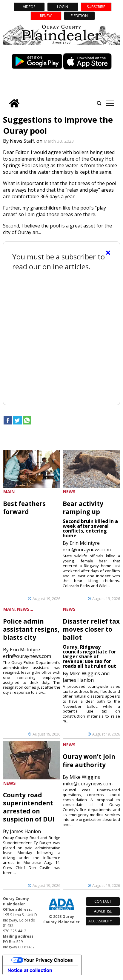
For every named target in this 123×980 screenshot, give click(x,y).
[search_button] (99, 103)
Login (62, 6)
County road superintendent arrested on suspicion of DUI (28, 807)
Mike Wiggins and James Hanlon (86, 676)
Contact (102, 901)
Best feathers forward (24, 507)
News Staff (22, 141)
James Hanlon (25, 831)
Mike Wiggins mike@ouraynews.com (88, 780)
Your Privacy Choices (48, 960)
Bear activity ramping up (83, 507)
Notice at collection (29, 970)
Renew (46, 15)
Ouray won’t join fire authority (89, 760)
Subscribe (96, 6)
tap (110, 103)
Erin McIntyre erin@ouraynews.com (87, 546)
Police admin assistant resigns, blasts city (31, 629)
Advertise (103, 911)
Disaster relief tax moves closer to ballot (91, 629)
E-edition (79, 15)
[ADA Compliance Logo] (61, 910)
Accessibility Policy (104, 921)
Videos (29, 6)
